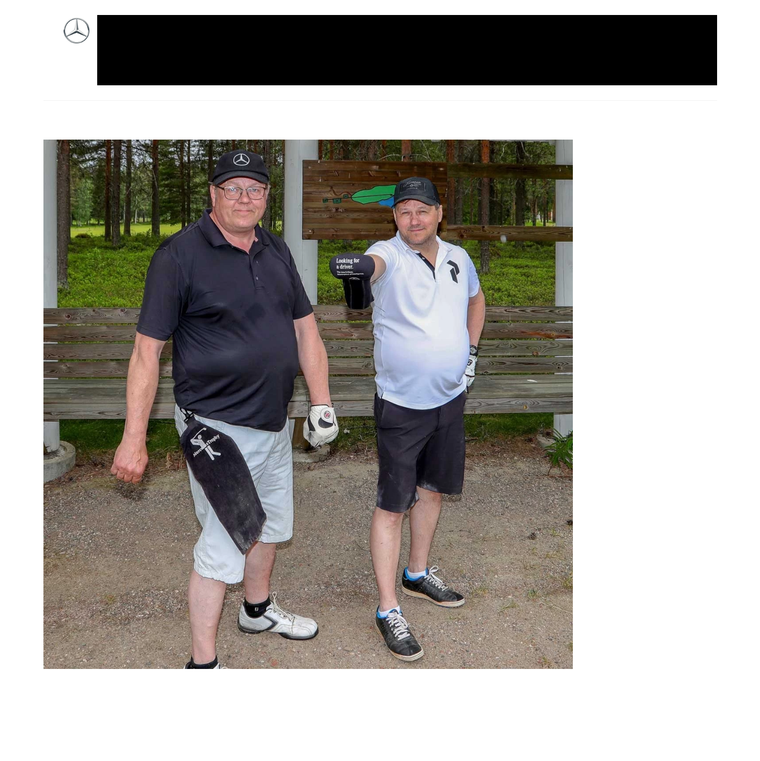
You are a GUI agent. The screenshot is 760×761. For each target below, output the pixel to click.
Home (166, 37)
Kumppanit (392, 37)
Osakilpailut (518, 37)
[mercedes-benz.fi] (76, 38)
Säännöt (570, 37)
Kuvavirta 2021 (454, 37)
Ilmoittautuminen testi (315, 37)
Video (123, 62)
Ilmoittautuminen (224, 37)
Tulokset (655, 37)
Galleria (127, 37)
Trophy (613, 37)
